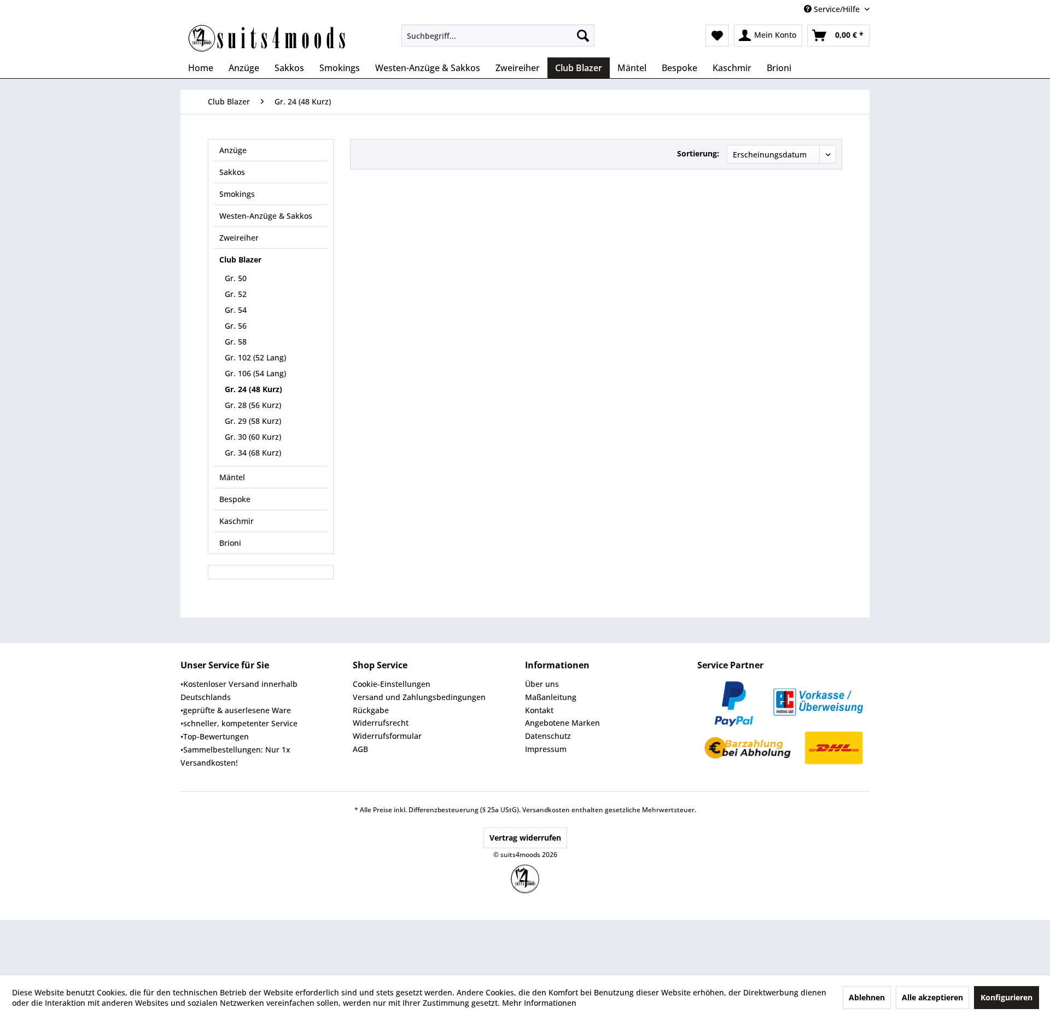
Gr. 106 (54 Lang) (255, 373)
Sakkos (232, 172)
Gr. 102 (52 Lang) (255, 357)
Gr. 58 (236, 341)
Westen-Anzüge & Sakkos (265, 216)
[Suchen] (582, 35)
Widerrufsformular (387, 736)
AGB (360, 749)
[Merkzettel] (717, 35)
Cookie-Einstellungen (391, 684)
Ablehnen (867, 997)
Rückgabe (371, 710)
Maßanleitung (550, 697)
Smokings (237, 194)
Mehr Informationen (539, 1003)
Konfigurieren (1006, 997)
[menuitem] (497, 35)
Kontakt (539, 710)
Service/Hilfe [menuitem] (837, 9)
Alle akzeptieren (932, 997)
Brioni (230, 543)
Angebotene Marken (562, 723)
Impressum (546, 749)
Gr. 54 (236, 310)
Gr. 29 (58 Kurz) (253, 421)
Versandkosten (546, 809)
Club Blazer (240, 259)
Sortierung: (698, 153)
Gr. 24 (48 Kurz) (253, 389)
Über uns (542, 684)
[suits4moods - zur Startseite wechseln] (268, 38)
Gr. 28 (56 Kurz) (253, 405)
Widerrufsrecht (381, 723)
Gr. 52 (236, 294)
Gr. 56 (236, 325)
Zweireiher (239, 237)
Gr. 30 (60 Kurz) (253, 437)
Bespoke (234, 499)
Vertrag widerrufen (525, 837)
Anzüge (233, 150)
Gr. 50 (236, 278)
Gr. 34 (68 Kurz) (253, 452)
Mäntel (232, 477)
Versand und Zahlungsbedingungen (419, 697)
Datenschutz (548, 736)
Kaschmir (236, 521)
